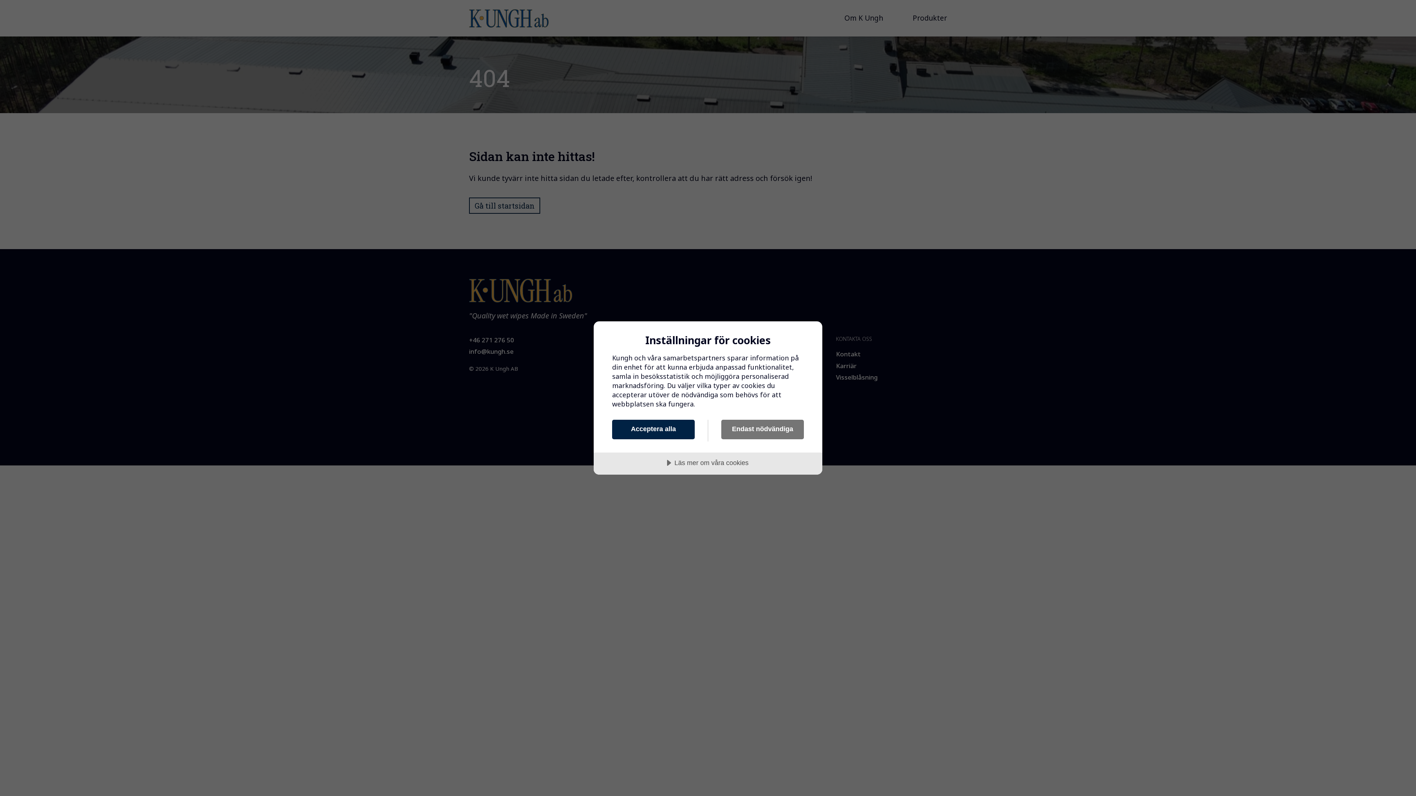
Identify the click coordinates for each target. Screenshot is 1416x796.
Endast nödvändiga (762, 429)
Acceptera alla (653, 429)
